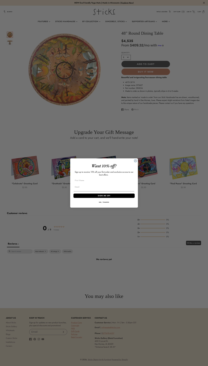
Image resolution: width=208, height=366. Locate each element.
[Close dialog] (135, 160)
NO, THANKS (104, 202)
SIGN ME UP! (104, 196)
